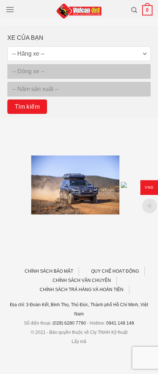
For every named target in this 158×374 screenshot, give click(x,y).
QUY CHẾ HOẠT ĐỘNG (115, 271)
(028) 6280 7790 (69, 323)
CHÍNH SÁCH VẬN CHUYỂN (82, 280)
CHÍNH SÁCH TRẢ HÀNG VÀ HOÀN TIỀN (81, 289)
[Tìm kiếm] (134, 10)
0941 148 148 (120, 323)
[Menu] (10, 9)
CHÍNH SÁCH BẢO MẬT (49, 271)
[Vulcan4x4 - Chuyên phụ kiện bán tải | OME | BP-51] (79, 11)
